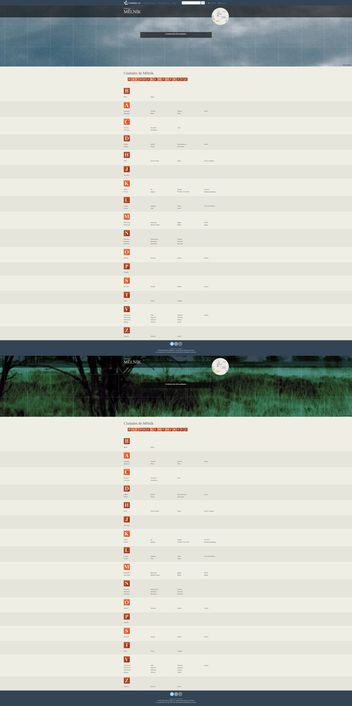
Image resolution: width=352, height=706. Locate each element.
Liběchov (153, 206)
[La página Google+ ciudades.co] (180, 343)
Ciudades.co (134, 3)
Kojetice (153, 191)
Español (212, 3)
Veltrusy (126, 322)
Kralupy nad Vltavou (210, 191)
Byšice (152, 97)
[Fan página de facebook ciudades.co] (176, 343)
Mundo (222, 3)
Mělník (179, 222)
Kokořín (179, 189)
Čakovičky (127, 111)
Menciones (173, 348)
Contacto (179, 348)
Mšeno (206, 225)
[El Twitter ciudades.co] (172, 343)
